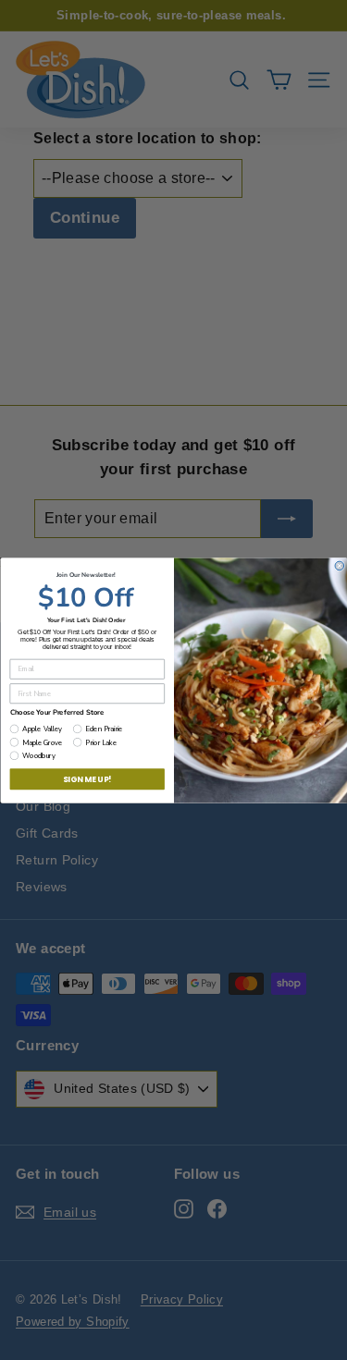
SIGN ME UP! (86, 778)
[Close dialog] (339, 565)
